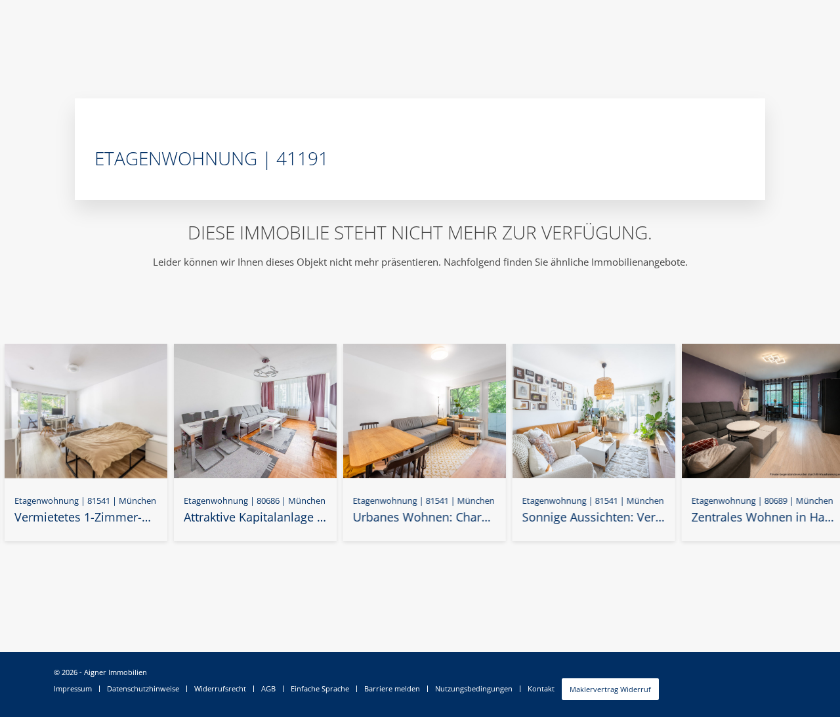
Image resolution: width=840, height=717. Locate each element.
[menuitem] (76, 689)
